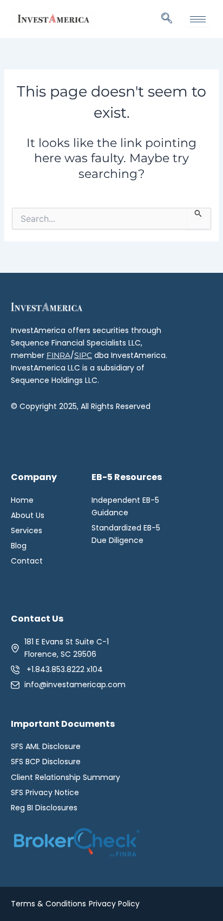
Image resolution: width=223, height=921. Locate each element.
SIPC (83, 355)
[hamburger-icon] (198, 19)
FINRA (58, 355)
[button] (167, 19)
